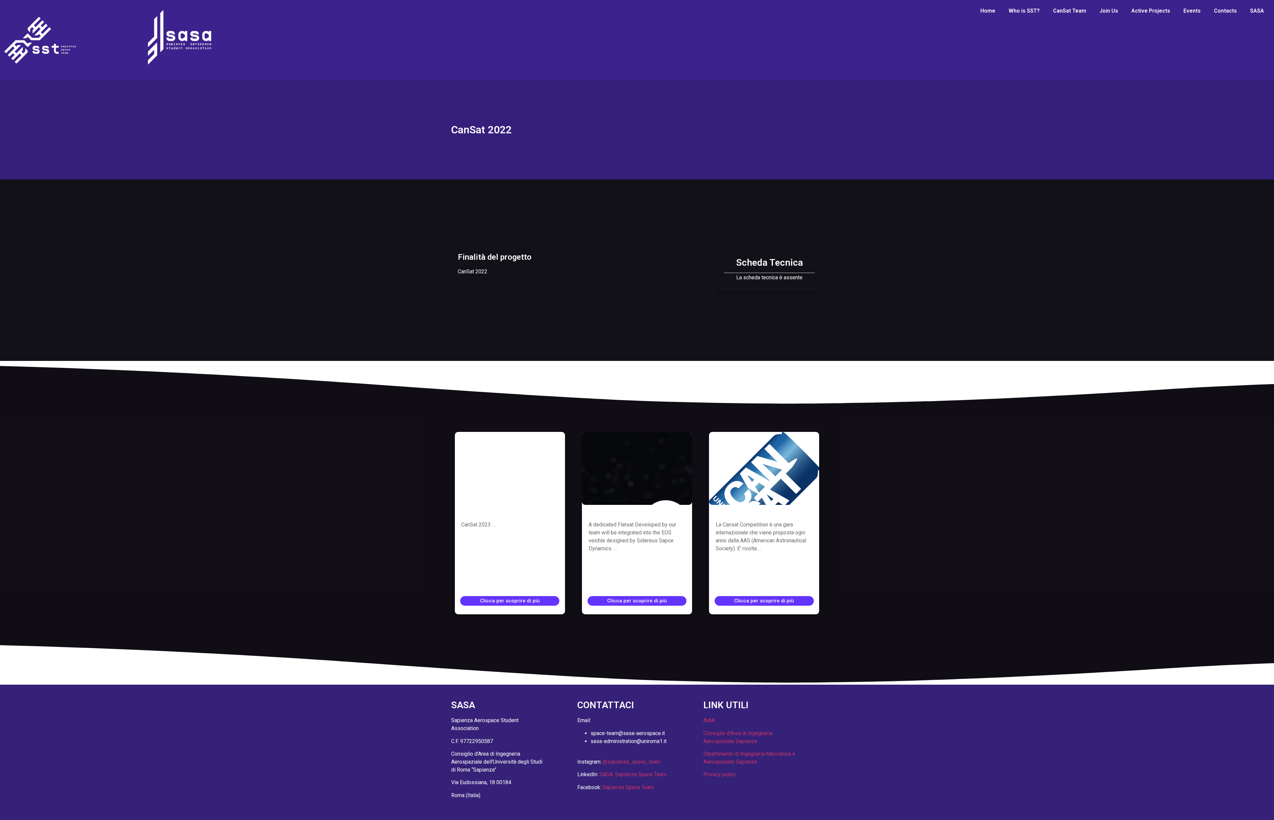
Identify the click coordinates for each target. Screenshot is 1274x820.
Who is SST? (1024, 11)
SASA (1257, 11)
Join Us (1108, 11)
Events (1192, 11)
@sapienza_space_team (632, 762)
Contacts (1225, 11)
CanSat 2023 (480, 513)
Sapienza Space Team (628, 787)
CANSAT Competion (746, 513)
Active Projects (1150, 11)
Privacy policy (719, 774)
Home (987, 11)
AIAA (709, 720)
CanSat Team (1069, 11)
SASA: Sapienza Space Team (633, 774)
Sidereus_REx (609, 513)
